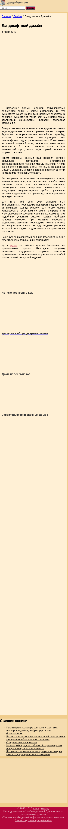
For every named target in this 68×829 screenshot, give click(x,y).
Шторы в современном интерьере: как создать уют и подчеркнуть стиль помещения (34, 753)
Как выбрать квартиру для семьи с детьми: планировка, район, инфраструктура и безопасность (32, 730)
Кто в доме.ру (41, 808)
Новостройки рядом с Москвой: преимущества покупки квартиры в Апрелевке (34, 747)
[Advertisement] (34, 70)
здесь (13, 245)
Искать (30, 8)
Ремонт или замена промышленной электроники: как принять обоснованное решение (35, 738)
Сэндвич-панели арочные (21, 742)
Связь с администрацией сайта (33, 820)
